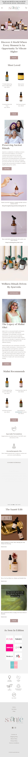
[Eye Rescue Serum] (21, 96)
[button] (18, 412)
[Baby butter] (21, 76)
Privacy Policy (14, 741)
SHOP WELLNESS (14, 293)
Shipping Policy (14, 736)
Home (14, 707)
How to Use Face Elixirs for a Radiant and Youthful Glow (13, 578)
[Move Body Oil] (21, 403)
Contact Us (14, 734)
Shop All (14, 57)
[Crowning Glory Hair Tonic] (7, 96)
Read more (4, 546)
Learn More (6, 168)
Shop (14, 711)
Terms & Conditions (14, 743)
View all (14, 114)
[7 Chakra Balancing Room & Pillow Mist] (7, 76)
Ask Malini (6, 364)
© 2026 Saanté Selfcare (14, 752)
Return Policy (14, 739)
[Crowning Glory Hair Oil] (21, 382)
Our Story (14, 709)
